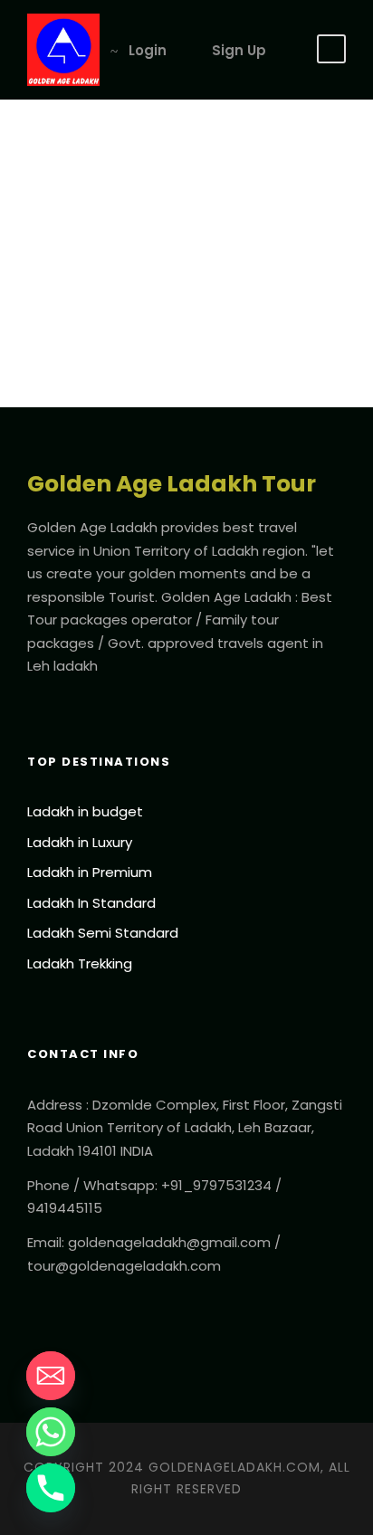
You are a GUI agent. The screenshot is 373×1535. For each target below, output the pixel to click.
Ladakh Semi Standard (102, 932)
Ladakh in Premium (89, 872)
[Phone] (50, 1487)
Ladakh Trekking (79, 963)
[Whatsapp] (50, 1431)
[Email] (50, 1375)
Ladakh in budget (85, 811)
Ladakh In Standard (91, 902)
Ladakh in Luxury (79, 842)
